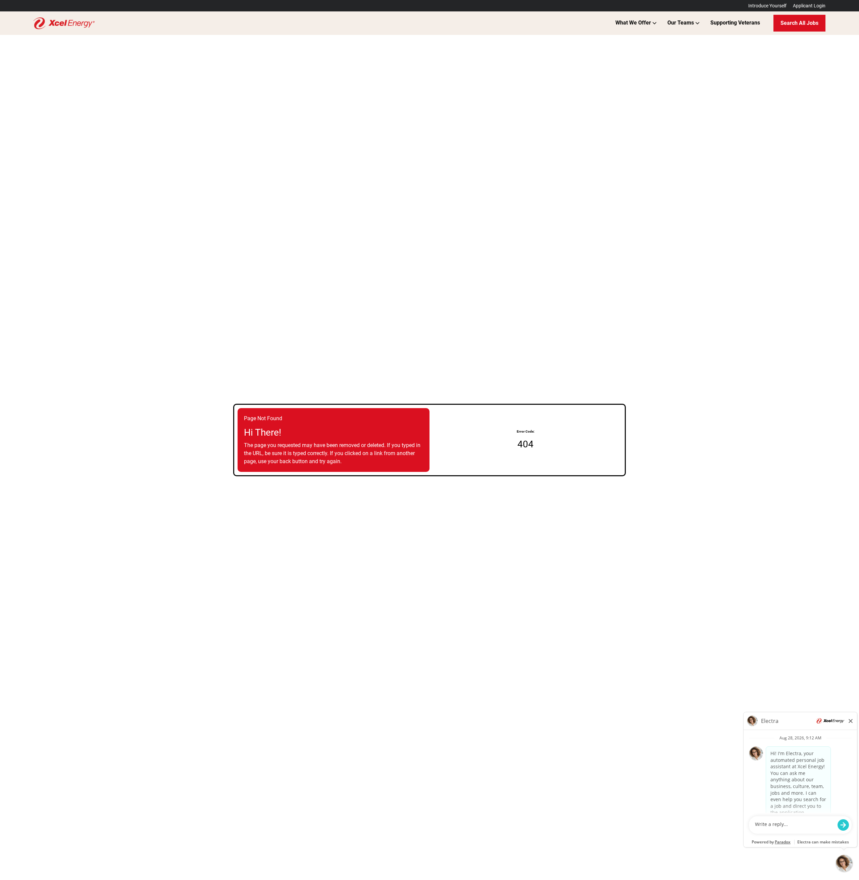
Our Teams (681, 22)
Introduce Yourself (767, 5)
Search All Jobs (799, 23)
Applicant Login (809, 5)
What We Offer (633, 22)
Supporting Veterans (735, 22)
